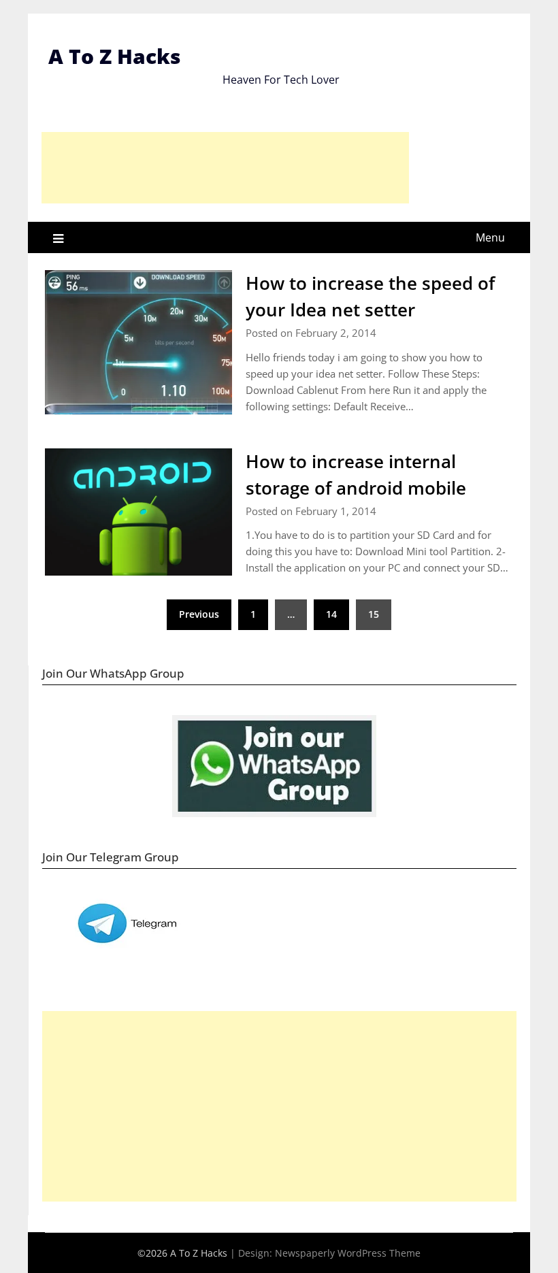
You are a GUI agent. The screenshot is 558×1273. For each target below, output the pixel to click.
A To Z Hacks (114, 56)
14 (331, 614)
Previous (199, 614)
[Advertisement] (225, 167)
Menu (490, 237)
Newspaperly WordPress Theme (348, 1252)
